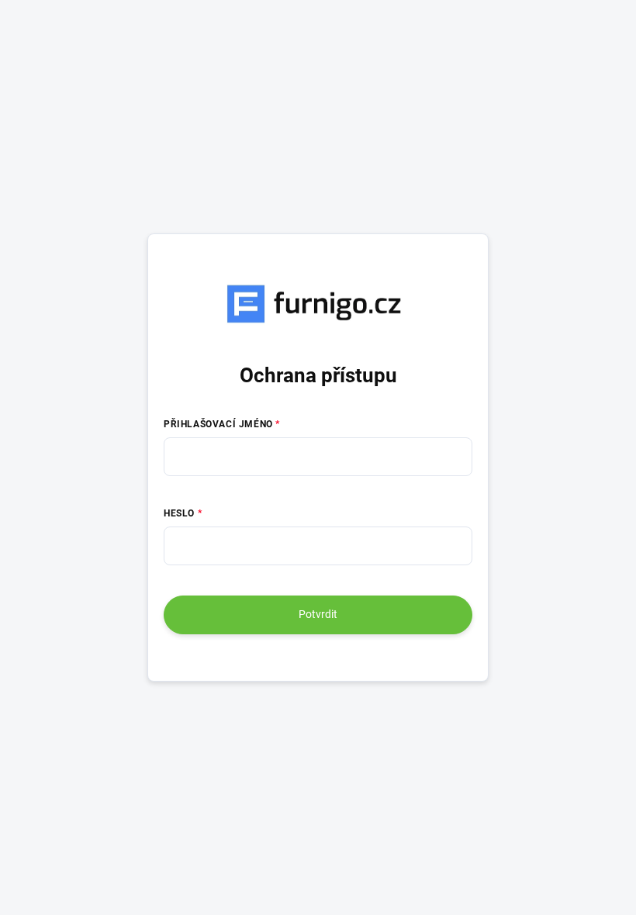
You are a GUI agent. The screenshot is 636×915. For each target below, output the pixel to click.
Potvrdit (318, 614)
